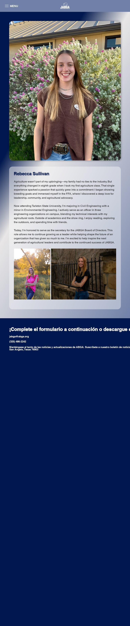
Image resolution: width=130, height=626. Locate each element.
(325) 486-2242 (17, 341)
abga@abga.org (19, 336)
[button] (10, 6)
